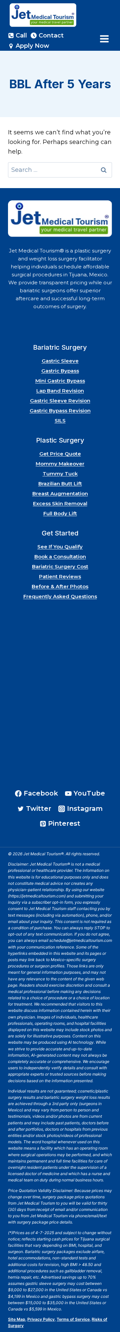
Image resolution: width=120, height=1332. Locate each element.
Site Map (16, 1319)
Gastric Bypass (60, 371)
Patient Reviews (60, 576)
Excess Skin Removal (60, 503)
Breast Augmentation (60, 493)
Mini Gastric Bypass (60, 381)
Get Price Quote (60, 454)
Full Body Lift (60, 513)
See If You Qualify (60, 546)
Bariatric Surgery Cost (60, 566)
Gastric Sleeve (60, 361)
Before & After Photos (60, 586)
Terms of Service (73, 1319)
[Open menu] (104, 38)
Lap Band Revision (60, 390)
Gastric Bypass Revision (60, 410)
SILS (60, 420)
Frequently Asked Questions (60, 596)
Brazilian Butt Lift (60, 483)
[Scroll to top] (106, 1308)
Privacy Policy (41, 1319)
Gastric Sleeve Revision (60, 400)
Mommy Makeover (60, 463)
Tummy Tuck (60, 473)
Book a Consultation (60, 556)
